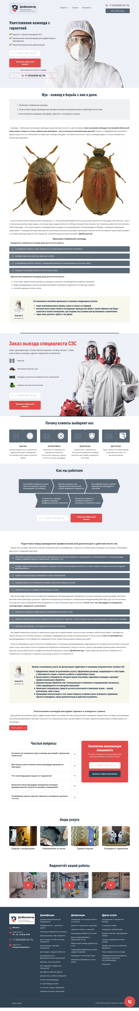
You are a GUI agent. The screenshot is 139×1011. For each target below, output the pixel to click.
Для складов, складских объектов (52, 952)
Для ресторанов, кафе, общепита (52, 936)
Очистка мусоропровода (49, 980)
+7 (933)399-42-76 (119, 5)
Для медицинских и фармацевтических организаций (52, 957)
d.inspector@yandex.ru (21, 947)
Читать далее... (17, 728)
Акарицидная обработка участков (83, 933)
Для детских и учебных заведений (53, 976)
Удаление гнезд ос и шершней (82, 929)
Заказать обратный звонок (25, 63)
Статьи (75, 7)
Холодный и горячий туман (112, 929)
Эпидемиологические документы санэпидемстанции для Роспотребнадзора (114, 958)
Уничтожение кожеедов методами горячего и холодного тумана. (50, 113)
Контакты (87, 7)
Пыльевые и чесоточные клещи (83, 956)
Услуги (63, 7)
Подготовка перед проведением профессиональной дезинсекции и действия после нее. (61, 109)
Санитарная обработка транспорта (53, 932)
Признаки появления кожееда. (33, 105)
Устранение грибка (109, 925)
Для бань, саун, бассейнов (50, 962)
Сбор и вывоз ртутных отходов (113, 952)
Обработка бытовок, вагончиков (52, 991)
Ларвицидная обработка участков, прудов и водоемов (84, 951)
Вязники (15, 927)
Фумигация (106, 964)
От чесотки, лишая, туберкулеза (52, 988)
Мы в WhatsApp (117, 11)
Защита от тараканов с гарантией (84, 925)
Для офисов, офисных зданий (51, 972)
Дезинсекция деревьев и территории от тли (80, 938)
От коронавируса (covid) (49, 984)
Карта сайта (17, 1003)
